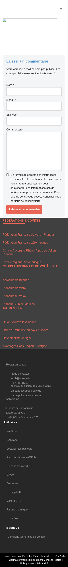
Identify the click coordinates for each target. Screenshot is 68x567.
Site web (11, 114)
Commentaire (15, 129)
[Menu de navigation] (61, 9)
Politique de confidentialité (34, 563)
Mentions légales (52, 559)
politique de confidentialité (25, 200)
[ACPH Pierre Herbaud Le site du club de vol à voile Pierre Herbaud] (13, 9)
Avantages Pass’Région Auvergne (25, 346)
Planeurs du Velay (14, 296)
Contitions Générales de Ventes (26, 536)
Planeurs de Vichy (14, 288)
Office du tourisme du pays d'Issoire (25, 330)
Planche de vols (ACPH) (21, 457)
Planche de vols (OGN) (20, 466)
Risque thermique (17, 509)
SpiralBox (12, 518)
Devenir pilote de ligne (17, 338)
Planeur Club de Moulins (19, 304)
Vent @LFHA (14, 500)
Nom (10, 84)
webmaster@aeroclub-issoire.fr (25, 559)
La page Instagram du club (26, 395)
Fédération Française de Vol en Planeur (28, 234)
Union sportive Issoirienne (19, 322)
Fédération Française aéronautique (25, 242)
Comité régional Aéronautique (22, 262)
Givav (10, 474)
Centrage (12, 439)
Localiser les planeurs (19, 448)
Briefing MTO (14, 492)
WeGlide (12, 431)
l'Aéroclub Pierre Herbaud (35, 556)
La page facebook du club (26, 390)
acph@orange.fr (20, 378)
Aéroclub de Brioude (16, 280)
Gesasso (12, 483)
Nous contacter (20, 373)
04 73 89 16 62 (19, 383)
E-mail (11, 99)
